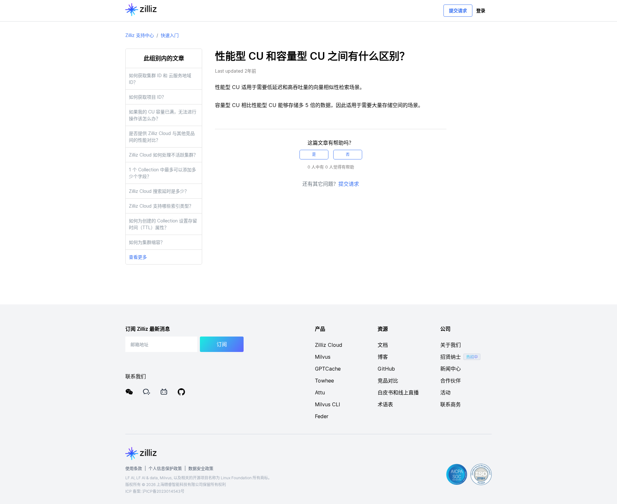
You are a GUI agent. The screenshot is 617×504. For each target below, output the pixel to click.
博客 (383, 357)
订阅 (222, 344)
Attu (320, 392)
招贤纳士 (450, 357)
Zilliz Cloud (328, 345)
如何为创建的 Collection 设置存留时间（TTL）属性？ (163, 224)
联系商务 (450, 404)
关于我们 (450, 345)
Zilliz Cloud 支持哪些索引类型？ (161, 206)
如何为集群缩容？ (147, 242)
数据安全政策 (200, 468)
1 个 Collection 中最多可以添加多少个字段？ (162, 173)
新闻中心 (450, 368)
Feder (321, 416)
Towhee (324, 380)
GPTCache (328, 368)
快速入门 (170, 35)
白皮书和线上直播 (398, 392)
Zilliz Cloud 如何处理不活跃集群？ (163, 155)
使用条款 (133, 468)
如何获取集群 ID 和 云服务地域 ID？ (160, 79)
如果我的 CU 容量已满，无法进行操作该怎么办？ (162, 115)
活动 (445, 392)
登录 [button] (480, 10)
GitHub (386, 368)
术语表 (385, 404)
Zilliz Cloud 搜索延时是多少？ (159, 191)
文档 (383, 345)
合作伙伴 (450, 380)
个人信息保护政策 (165, 468)
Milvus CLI (327, 404)
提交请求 (458, 10)
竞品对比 (388, 380)
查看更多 (138, 257)
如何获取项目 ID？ (147, 97)
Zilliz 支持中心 (139, 35)
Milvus (322, 357)
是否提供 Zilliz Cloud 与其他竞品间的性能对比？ (162, 136)
